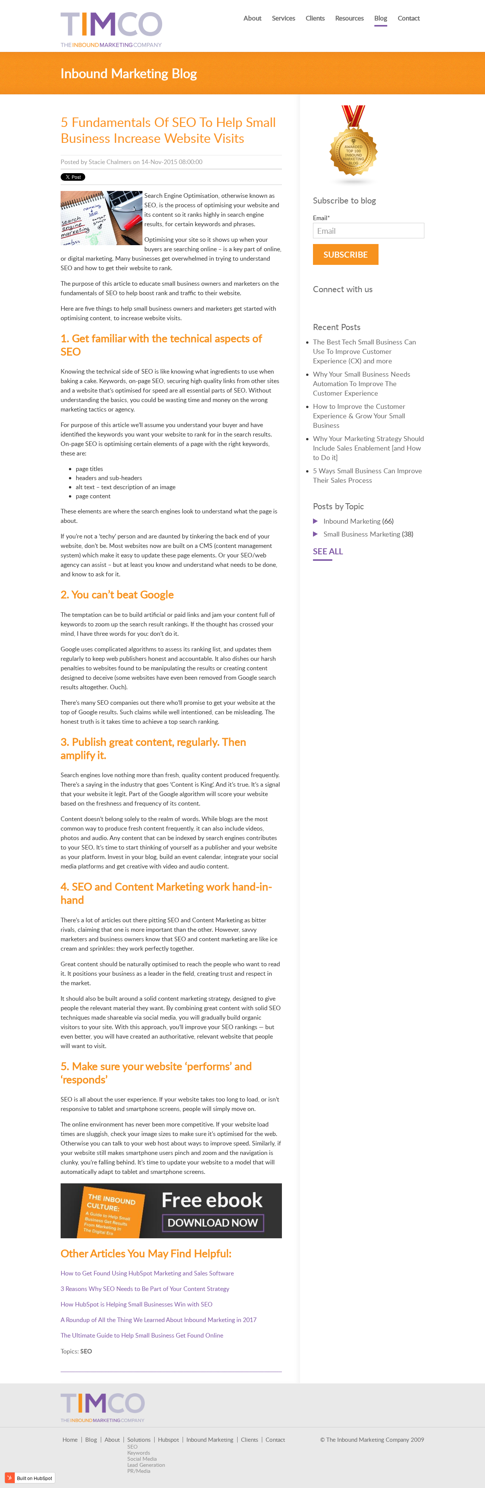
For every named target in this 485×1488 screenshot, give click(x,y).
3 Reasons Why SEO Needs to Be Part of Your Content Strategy (145, 1289)
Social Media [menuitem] (142, 1459)
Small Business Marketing (368, 533)
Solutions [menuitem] (138, 1440)
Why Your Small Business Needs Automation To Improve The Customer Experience (361, 383)
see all (328, 551)
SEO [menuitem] (132, 1447)
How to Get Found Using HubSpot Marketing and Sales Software (147, 1273)
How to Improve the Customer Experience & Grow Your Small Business (359, 416)
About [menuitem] (252, 18)
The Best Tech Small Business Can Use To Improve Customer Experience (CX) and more (364, 351)
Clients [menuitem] (315, 18)
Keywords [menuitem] (138, 1453)
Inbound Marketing (359, 521)
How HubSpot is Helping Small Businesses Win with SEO (137, 1304)
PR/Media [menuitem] (138, 1471)
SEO (86, 1351)
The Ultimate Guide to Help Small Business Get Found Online (142, 1335)
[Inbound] (354, 182)
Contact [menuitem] (409, 18)
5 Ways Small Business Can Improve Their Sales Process (367, 475)
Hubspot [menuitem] (168, 1440)
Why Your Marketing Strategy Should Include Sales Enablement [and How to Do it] (368, 448)
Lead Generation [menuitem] (146, 1465)
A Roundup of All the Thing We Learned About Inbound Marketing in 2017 (159, 1320)
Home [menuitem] (70, 1440)
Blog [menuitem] (380, 18)
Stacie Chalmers (110, 162)
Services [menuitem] (283, 18)
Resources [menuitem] (349, 18)
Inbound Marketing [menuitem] (209, 1440)
